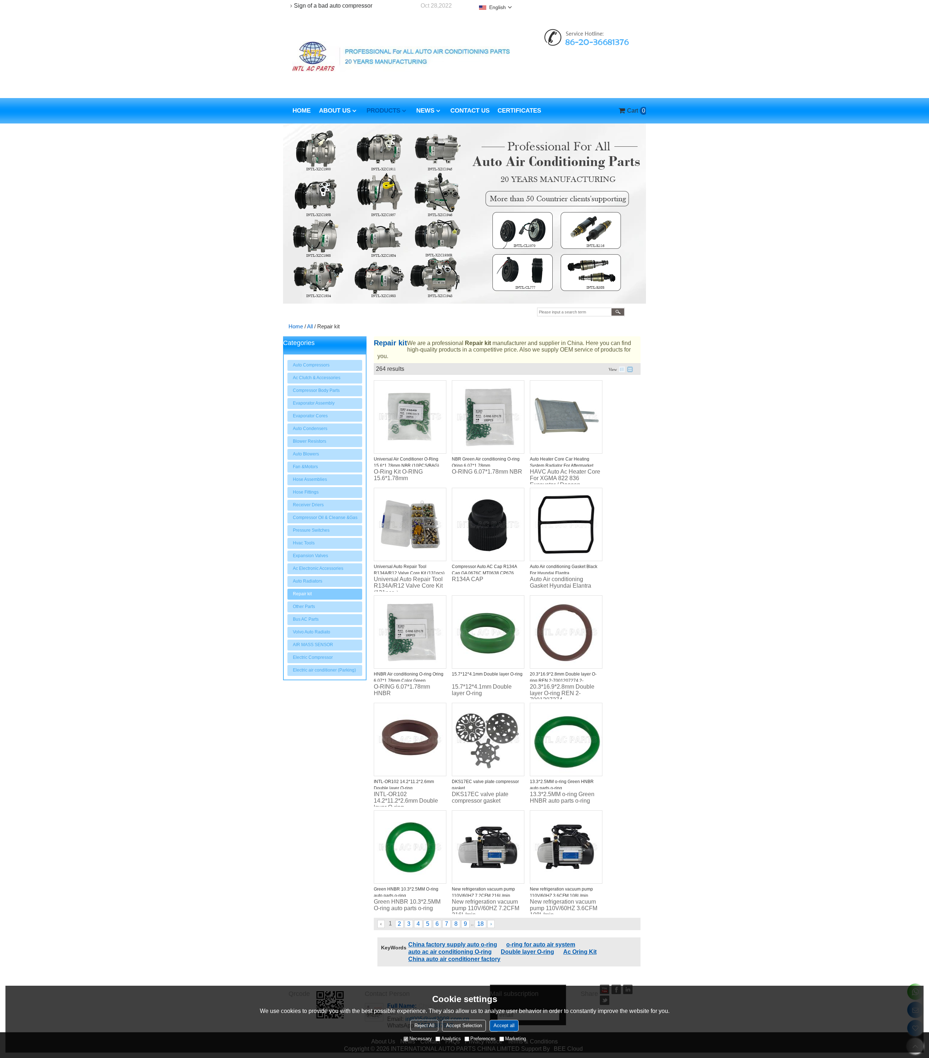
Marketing (515, 1038)
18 (480, 924)
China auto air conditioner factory (454, 959)
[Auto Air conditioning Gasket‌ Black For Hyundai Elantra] (566, 524)
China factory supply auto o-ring (452, 944)
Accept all (504, 1025)
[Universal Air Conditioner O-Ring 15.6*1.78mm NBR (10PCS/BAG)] (410, 417)
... (472, 923)
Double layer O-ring (527, 952)
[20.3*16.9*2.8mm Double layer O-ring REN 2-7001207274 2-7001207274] (566, 632)
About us (335, 110)
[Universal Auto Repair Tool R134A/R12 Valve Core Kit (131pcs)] (410, 524)
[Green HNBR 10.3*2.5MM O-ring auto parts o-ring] (410, 847)
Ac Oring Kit (580, 952)
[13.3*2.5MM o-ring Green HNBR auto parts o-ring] (566, 739)
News (425, 110)
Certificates (519, 110)
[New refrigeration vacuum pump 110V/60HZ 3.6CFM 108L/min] (566, 847)
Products (383, 110)
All (310, 326)
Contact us (470, 110)
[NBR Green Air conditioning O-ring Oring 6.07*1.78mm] (488, 417)
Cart (634, 111)
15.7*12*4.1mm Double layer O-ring (487, 674)
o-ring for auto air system (540, 944)
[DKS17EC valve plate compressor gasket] (488, 739)
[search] (617, 312)
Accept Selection (464, 1025)
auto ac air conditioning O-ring (450, 952)
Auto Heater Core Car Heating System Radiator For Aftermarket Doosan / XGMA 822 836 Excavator (564, 466)
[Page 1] (381, 924)
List (622, 369)
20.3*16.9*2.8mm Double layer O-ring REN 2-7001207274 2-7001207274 (563, 681)
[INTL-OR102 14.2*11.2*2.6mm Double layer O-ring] (410, 739)
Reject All (424, 1025)
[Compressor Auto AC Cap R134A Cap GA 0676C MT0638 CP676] (488, 524)
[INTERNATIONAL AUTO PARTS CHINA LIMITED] (401, 56)
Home (301, 110)
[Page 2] (491, 924)
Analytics (451, 1038)
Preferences (483, 1038)
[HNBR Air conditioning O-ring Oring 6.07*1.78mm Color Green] (410, 632)
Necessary (420, 1038)
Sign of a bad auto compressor (333, 6)
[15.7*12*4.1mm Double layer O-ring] (488, 632)
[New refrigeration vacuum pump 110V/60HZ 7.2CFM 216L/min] (488, 847)
